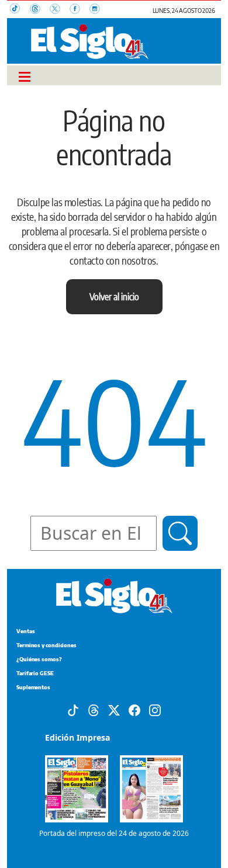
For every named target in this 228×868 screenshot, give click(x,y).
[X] (114, 709)
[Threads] (93, 709)
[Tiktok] (73, 709)
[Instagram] (155, 709)
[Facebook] (134, 709)
